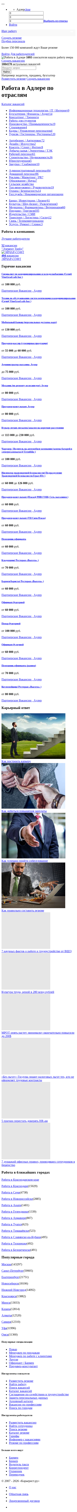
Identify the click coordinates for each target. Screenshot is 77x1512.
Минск (5, 1302)
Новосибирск (10, 1283)
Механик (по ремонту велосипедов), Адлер (24, 385)
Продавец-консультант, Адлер (17, 406)
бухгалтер (49, 75)
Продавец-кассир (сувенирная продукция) (24, 343)
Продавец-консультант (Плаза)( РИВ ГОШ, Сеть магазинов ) (34, 497)
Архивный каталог (21, 1401)
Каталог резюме (19, 1432)
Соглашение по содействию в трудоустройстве (39, 1394)
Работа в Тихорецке (14, 1243)
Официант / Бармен (21, 1362)
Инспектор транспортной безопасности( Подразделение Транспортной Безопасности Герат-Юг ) (31, 474)
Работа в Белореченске (15, 1249)
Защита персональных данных (28, 1397)
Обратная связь (18, 1494)
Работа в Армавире (13, 1218)
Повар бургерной (10, 623)
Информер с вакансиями (24, 1439)
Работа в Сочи (10, 1192)
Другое (13, 1359)
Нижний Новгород (13, 1289)
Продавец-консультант (23, 1366)
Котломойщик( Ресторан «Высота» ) (21, 686)
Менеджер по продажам (24, 1352)
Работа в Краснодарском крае (20, 1179)
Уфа (4, 1328)
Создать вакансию (13, 60)
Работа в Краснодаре (14, 1186)
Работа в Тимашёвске (15, 1230)
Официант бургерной (12, 602)
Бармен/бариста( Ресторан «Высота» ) (22, 581)
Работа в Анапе (11, 1205)
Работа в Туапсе (11, 1224)
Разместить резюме (13, 78)
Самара (6, 1321)
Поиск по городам (20, 1408)
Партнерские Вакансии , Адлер (21, 290)
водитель (22, 75)
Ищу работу (9, 31)
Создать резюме (11, 37)
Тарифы (14, 1436)
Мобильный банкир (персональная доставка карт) (29, 322)
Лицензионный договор (24, 1500)
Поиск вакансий (19, 1387)
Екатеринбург (10, 1277)
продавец (35, 75)
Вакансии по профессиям (25, 1404)
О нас (12, 1487)
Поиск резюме (18, 1429)
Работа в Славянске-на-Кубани (21, 1237)
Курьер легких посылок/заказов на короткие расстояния (32, 427)
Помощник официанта (13, 539)
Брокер (13, 1461)
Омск (4, 1334)
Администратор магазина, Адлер (19, 364)
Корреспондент (19, 1467)
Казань (5, 1309)
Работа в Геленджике (14, 1211)
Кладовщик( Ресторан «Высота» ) (20, 560)
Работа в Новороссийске (17, 1198)
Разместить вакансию (22, 1422)
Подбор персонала (13, 41)
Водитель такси (19, 1464)
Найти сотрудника (21, 1426)
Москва (6, 1264)
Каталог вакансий (12, 104)
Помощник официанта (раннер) (18, 665)
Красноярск (8, 1296)
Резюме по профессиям (23, 1442)
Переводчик (16, 1474)
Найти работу (18, 1384)
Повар (13, 1349)
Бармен (13, 1457)
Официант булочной (12, 644)
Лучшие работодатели (15, 238)
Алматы (6, 1315)
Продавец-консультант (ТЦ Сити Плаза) (23, 518)
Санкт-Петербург (12, 1270)
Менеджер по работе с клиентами (30, 1356)
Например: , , (28, 75)
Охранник (15, 1471)
